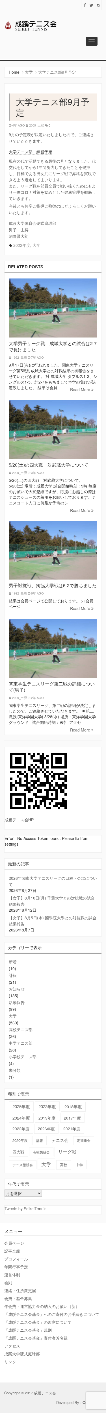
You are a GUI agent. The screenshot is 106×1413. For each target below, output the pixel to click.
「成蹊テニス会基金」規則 (28, 1330)
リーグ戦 (67, 1151)
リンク (10, 1361)
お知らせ (17, 989)
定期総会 (83, 1140)
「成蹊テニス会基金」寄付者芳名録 (36, 1338)
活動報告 (17, 1002)
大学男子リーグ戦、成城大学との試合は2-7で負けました (53, 346)
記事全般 (12, 1251)
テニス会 (59, 1140)
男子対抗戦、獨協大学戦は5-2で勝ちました (53, 585)
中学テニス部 (21, 1043)
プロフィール (16, 1259)
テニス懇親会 (22, 1164)
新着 (13, 962)
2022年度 (21, 245)
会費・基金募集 (18, 1298)
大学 (29, 72)
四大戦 (18, 1152)
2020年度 (20, 1140)
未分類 (15, 1070)
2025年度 (21, 1106)
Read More (80, 389)
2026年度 (46, 1128)
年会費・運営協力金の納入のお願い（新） (41, 1306)
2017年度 (72, 1118)
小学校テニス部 (22, 1056)
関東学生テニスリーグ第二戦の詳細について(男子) (52, 686)
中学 (79, 1164)
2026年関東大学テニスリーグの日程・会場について (53, 881)
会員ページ (14, 1243)
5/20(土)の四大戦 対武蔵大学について (48, 464)
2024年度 (21, 1118)
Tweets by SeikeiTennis (25, 1208)
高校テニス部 (21, 1029)
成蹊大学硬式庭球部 (22, 1354)
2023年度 (47, 1106)
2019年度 (46, 1118)
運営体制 (12, 1274)
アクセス (12, 1346)
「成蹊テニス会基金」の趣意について (38, 1322)
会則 (8, 1282)
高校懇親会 (41, 1151)
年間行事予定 (16, 1267)
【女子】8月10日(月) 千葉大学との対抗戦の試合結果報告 (52, 901)
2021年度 (71, 1128)
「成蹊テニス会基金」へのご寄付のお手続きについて (51, 1314)
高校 (63, 1164)
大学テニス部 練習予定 (30, 151)
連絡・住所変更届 (20, 1290)
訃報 (13, 975)
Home (14, 72)
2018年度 (73, 1106)
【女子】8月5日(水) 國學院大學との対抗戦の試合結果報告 (52, 921)
